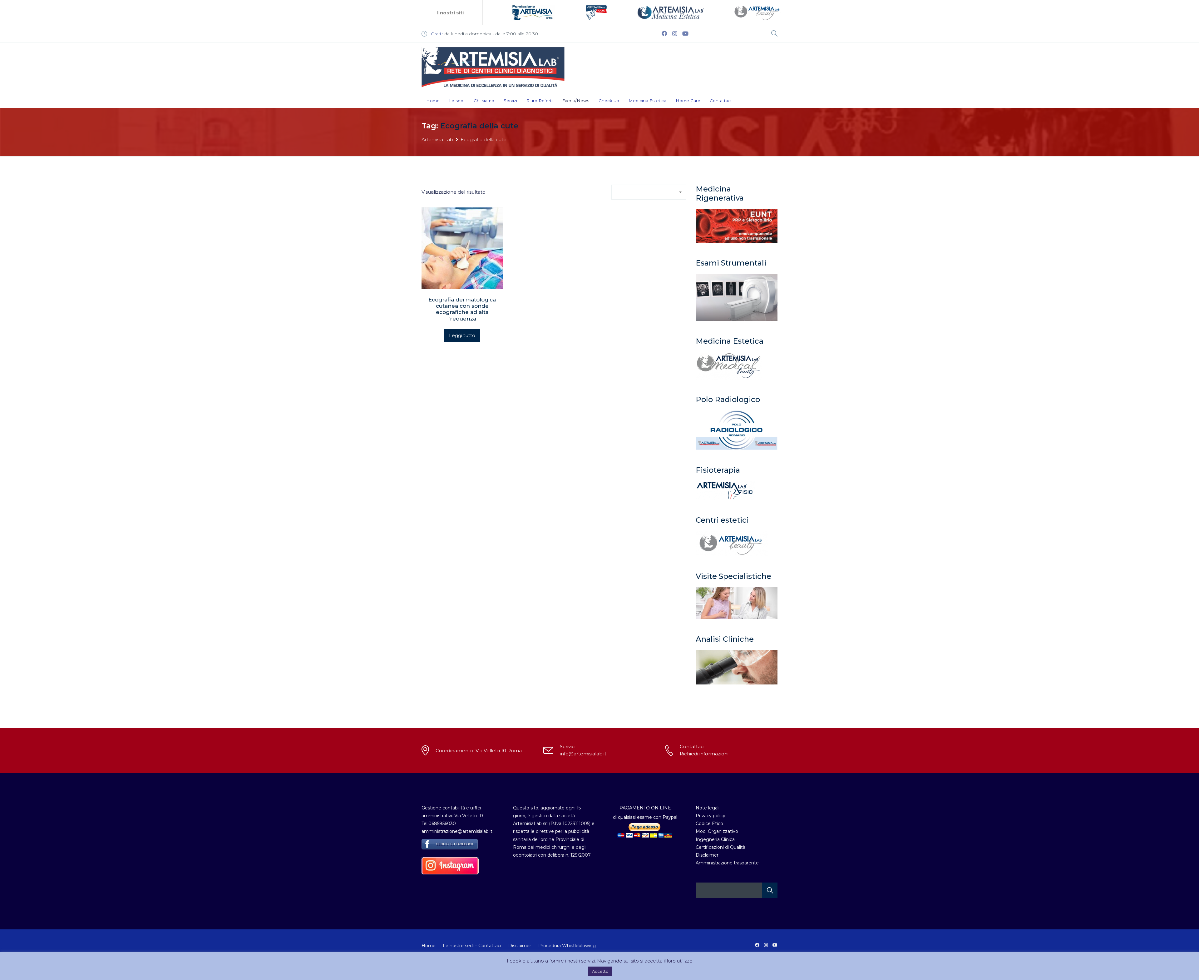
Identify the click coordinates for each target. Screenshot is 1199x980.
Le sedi (456, 100)
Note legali (707, 808)
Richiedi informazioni (704, 754)
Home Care (688, 100)
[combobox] (648, 192)
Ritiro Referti (539, 100)
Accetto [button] (600, 971)
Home (433, 100)
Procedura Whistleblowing (567, 945)
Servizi (510, 100)
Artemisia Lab (437, 139)
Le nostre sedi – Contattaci (472, 945)
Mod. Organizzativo (717, 831)
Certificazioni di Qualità (720, 847)
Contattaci (721, 100)
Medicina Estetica (647, 100)
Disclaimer (707, 855)
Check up (609, 100)
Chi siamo (484, 100)
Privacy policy (710, 815)
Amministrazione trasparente (727, 863)
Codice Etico (709, 823)
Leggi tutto (462, 335)
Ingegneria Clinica (715, 839)
